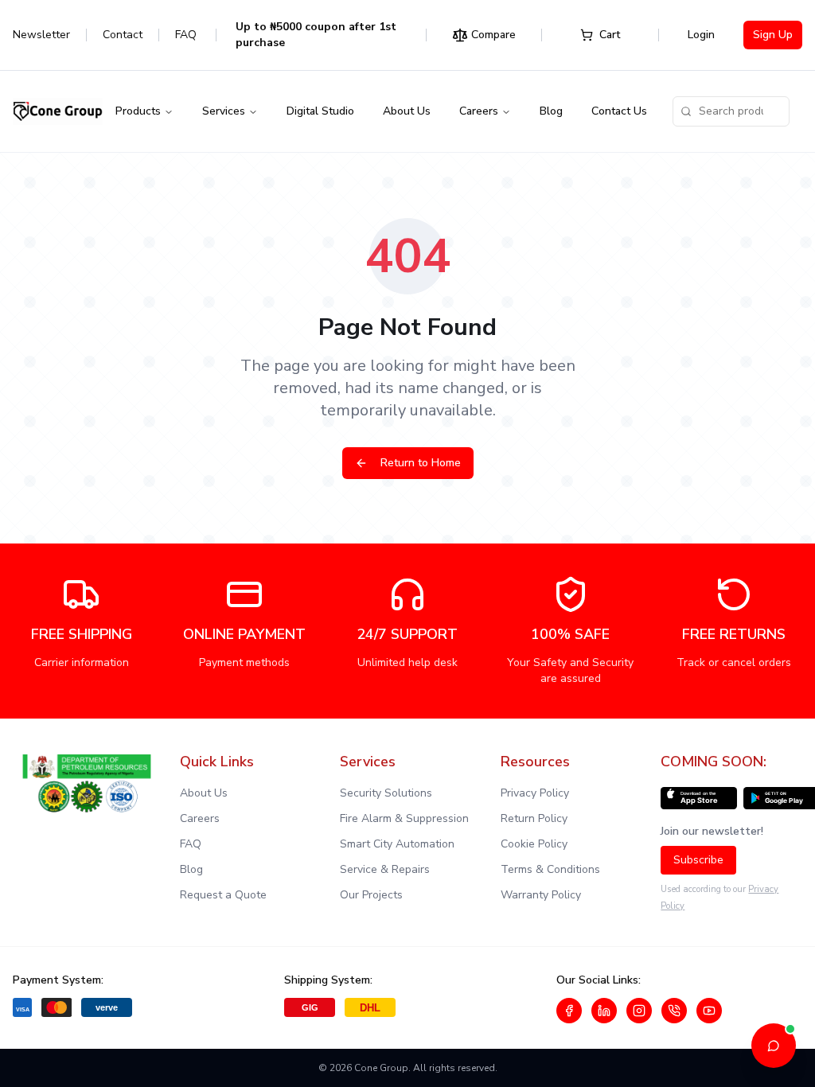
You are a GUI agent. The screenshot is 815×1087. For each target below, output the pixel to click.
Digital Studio (320, 111)
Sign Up (773, 34)
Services (223, 111)
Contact (122, 34)
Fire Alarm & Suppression (404, 818)
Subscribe (698, 859)
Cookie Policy (534, 843)
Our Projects (371, 894)
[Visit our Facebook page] (569, 1010)
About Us (407, 111)
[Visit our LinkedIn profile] (604, 1010)
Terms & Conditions (550, 869)
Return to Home (420, 462)
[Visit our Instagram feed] (639, 1010)
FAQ (186, 34)
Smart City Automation (397, 843)
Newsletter (41, 34)
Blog (551, 111)
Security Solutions (386, 793)
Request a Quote (223, 894)
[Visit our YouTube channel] (709, 1010)
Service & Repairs (385, 869)
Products (138, 111)
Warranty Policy (541, 894)
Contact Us (619, 111)
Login (701, 34)
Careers (478, 111)
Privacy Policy (535, 793)
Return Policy (534, 818)
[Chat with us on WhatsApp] (674, 1010)
